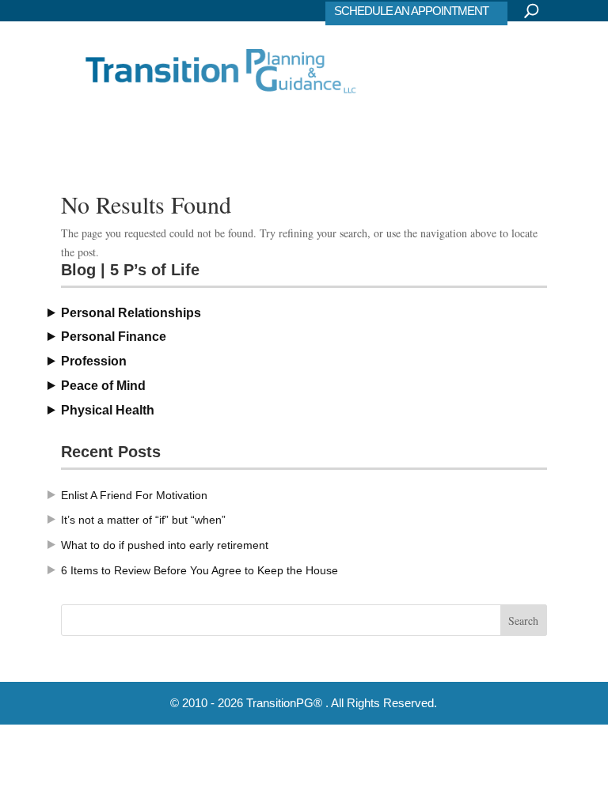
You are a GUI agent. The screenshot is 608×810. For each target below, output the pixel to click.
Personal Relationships (131, 313)
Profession (94, 361)
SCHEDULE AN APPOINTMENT (411, 10)
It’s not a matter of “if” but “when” (143, 519)
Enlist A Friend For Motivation (134, 495)
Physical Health (107, 410)
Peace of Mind (103, 385)
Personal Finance (113, 336)
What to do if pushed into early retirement (164, 545)
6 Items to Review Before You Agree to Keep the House (199, 570)
